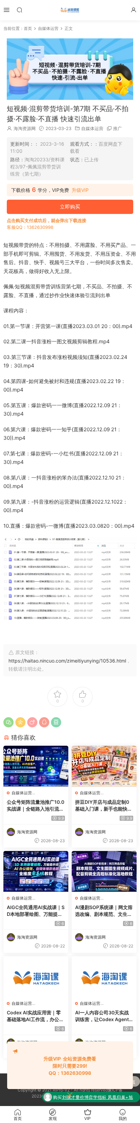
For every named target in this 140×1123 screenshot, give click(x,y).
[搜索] (19, 9)
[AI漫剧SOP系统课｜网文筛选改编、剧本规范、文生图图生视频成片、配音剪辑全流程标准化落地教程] (104, 871)
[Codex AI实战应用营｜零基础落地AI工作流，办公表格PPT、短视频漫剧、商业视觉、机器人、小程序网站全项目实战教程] (35, 976)
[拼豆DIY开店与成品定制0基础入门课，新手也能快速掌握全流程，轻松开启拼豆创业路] (104, 766)
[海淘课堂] (70, 10)
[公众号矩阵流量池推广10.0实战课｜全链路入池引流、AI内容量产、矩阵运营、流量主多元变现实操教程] (35, 766)
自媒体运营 (92, 128)
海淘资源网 (25, 128)
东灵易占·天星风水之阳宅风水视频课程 (99, 1101)
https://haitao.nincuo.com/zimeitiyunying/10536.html (67, 661)
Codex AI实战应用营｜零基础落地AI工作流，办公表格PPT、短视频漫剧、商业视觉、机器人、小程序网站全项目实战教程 (35, 1016)
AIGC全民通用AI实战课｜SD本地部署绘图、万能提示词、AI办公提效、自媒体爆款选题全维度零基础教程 (36, 911)
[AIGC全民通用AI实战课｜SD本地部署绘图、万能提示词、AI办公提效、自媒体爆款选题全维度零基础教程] (35, 871)
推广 (117, 128)
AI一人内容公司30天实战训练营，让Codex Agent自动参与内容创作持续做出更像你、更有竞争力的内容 (103, 1016)
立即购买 (70, 206)
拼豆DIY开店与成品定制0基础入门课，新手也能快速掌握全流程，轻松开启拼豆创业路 (103, 805)
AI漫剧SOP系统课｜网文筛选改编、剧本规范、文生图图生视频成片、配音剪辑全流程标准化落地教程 (104, 911)
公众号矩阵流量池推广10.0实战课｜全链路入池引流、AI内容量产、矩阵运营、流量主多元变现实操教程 (35, 805)
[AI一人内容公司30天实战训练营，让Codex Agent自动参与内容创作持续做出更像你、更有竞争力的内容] (104, 976)
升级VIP (80, 190)
